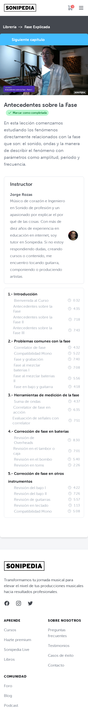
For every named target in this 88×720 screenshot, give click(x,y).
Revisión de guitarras (32, 499)
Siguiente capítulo (28, 39)
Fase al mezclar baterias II (34, 378)
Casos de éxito (61, 655)
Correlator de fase (30, 347)
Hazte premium (17, 639)
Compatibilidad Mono (33, 353)
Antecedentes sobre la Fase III (32, 330)
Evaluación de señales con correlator (35, 420)
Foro (8, 685)
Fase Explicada (37, 26)
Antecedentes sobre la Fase (32, 309)
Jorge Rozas (21, 194)
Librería (9, 26)
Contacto (56, 665)
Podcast (11, 705)
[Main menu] (81, 8)
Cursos (10, 629)
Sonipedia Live (16, 649)
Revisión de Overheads (24, 440)
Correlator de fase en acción (31, 410)
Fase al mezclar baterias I (27, 367)
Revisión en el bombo (33, 459)
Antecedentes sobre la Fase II (32, 319)
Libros (9, 659)
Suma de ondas (27, 401)
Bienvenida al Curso (31, 300)
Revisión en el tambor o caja (34, 451)
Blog (8, 695)
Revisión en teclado (31, 505)
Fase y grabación (28, 359)
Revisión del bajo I (30, 487)
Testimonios (58, 645)
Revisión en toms (29, 465)
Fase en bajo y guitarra (33, 386)
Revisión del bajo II (30, 493)
